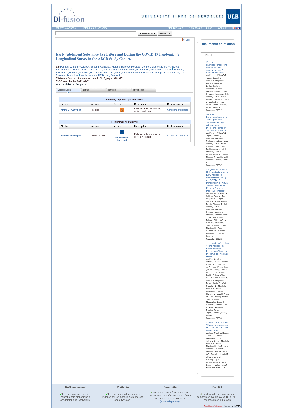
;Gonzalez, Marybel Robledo (115, 66)
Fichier (64, 104)
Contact (222, 28)
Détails (86, 90)
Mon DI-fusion (175, 28)
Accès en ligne (64, 90)
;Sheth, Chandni (123, 72)
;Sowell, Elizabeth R (142, 72)
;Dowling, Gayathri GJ (137, 69)
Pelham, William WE (71, 66)
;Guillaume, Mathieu (160, 69)
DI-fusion (209, 55)
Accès (117, 104)
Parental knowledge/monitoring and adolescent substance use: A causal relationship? (216, 67)
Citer (188, 40)
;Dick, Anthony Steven (114, 69)
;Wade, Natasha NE (91, 75)
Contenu (112, 90)
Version (95, 104)
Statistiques (138, 90)
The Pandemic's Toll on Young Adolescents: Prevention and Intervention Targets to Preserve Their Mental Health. (217, 250)
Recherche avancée (65, 28)
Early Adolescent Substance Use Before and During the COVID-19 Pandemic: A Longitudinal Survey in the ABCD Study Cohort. (117, 56)
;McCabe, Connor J (141, 66)
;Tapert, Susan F (91, 66)
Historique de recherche (95, 28)
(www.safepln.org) (170, 401)
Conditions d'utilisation (177, 110)
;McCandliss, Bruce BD (101, 72)
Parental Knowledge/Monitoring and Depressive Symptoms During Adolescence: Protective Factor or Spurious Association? (217, 122)
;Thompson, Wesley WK (166, 72)
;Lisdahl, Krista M (160, 66)
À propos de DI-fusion (200, 28)
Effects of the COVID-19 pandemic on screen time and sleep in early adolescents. (217, 326)
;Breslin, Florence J (91, 69)
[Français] (233, 28)
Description (140, 104)
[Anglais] (238, 28)
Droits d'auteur (175, 104)
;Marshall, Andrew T (78, 72)
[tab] (217, 55)
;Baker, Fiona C (73, 69)
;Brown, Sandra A (111, 75)
